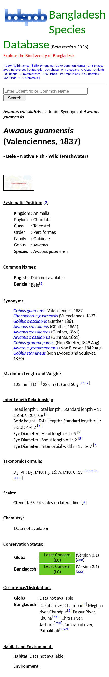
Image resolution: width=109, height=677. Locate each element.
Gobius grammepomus (34, 343)
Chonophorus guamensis (35, 316)
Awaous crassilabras (31, 332)
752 (56, 617)
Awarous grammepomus (35, 348)
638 (80, 560)
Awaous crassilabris (31, 327)
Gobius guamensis (29, 311)
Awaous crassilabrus (31, 337)
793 (58, 623)
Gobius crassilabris (30, 321)
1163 (64, 629)
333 (80, 572)
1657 (85, 383)
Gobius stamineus (29, 353)
